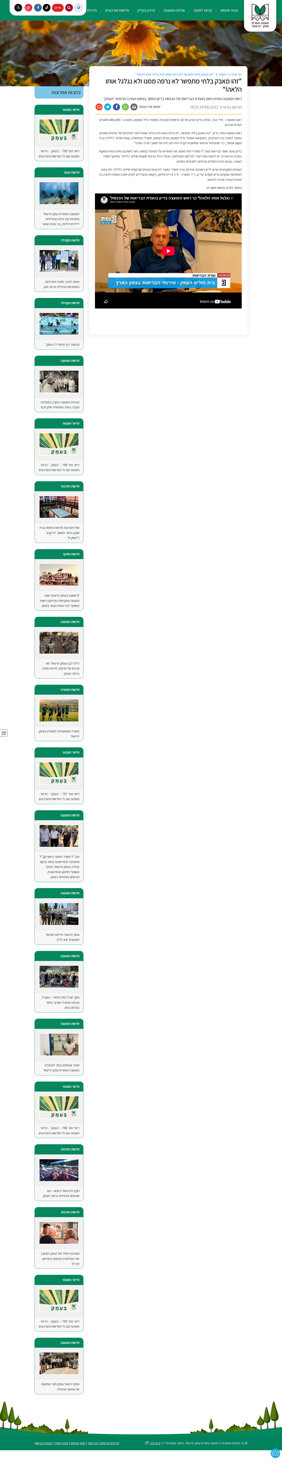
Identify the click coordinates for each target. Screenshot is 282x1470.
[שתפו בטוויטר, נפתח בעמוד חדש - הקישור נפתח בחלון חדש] (108, 107)
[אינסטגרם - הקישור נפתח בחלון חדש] (28, 8)
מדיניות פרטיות (109, 1443)
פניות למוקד (202, 10)
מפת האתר (61, 1443)
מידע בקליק (146, 10)
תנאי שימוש (229, 10)
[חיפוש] (69, 8)
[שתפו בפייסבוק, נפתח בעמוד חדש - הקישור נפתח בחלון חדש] (116, 107)
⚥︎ (3, 733)
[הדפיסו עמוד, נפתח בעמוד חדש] (134, 107)
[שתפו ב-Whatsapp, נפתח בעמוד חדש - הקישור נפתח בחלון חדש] (125, 107)
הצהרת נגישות (43, 1443)
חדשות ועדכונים (116, 10)
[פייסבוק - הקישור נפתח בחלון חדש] (38, 8)
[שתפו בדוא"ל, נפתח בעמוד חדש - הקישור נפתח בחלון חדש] (99, 107)
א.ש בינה (153, 1443)
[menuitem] (225, 10)
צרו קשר (93, 1443)
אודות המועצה (174, 10)
